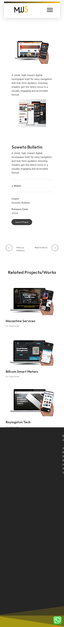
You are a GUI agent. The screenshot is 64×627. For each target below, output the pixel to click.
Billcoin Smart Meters (22, 371)
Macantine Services (20, 321)
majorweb (14, 326)
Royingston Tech (18, 422)
